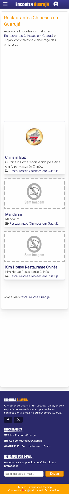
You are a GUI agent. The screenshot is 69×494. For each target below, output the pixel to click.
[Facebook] (8, 420)
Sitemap (47, 487)
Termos (22, 487)
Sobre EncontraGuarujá (21, 435)
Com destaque (30, 446)
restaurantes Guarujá (35, 297)
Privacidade (34, 487)
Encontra (32, 4)
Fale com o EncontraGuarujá (24, 440)
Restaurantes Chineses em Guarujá (28, 36)
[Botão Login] (55, 4)
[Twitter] (18, 420)
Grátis (47, 446)
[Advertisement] (34, 83)
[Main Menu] (5, 4)
